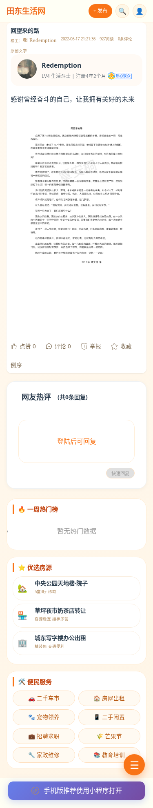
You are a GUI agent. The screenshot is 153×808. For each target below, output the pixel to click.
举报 (95, 346)
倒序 (16, 365)
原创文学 (19, 50)
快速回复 (120, 473)
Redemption (42, 40)
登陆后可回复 (76, 441)
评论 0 (63, 346)
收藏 (126, 346)
